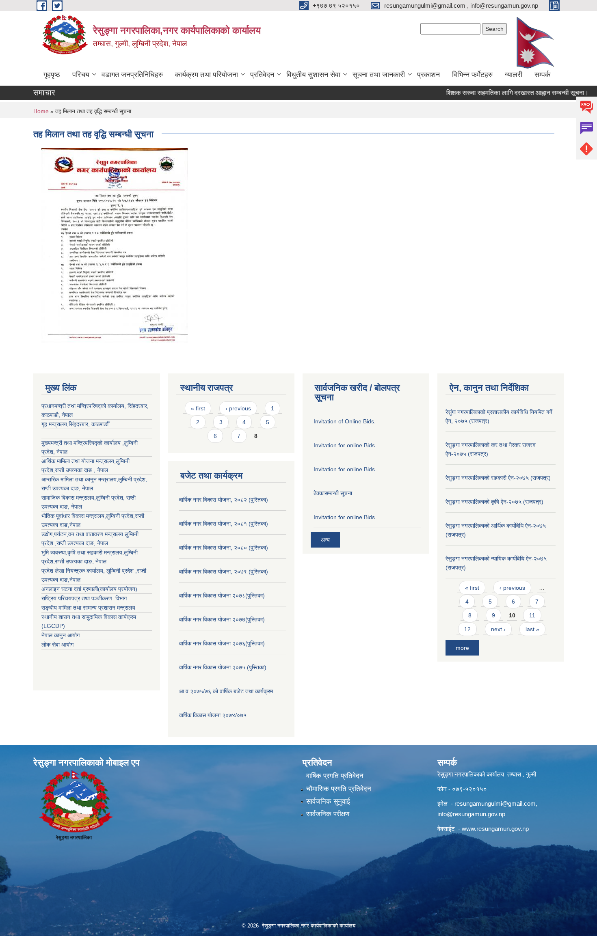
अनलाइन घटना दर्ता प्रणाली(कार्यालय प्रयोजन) (89, 589)
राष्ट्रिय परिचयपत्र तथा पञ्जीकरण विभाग (84, 598)
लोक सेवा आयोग (57, 644)
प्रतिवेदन (262, 75)
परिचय (80, 75)
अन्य (325, 540)
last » (532, 629)
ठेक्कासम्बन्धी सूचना (333, 493)
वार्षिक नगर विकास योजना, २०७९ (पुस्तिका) (223, 571)
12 (467, 629)
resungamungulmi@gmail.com (495, 803)
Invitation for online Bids (344, 445)
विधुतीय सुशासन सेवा (313, 75)
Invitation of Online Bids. (345, 421)
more (462, 648)
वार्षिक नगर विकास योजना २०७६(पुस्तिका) (222, 643)
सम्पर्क (542, 75)
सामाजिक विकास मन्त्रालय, (68, 497)
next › (498, 629)
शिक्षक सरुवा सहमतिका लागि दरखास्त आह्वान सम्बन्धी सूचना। (501, 92)
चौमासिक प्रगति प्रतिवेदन (338, 789)
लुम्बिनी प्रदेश (131, 479)
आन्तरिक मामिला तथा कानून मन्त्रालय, (79, 479)
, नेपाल (86, 488)
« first (198, 408)
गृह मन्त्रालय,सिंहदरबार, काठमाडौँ (74, 424)
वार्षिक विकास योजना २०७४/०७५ (213, 715)
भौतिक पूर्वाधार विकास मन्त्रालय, (73, 516)
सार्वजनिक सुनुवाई (328, 801)
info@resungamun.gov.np (471, 814)
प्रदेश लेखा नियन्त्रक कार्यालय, (73, 570)
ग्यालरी (513, 75)
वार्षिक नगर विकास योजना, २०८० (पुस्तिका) (223, 547)
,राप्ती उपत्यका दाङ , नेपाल (80, 470)
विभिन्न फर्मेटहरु (472, 75)
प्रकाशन (428, 75)
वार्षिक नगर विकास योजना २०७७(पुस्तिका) (222, 619)
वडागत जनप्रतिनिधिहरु (132, 75)
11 (532, 615)
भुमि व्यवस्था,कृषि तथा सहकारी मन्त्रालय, (82, 552)
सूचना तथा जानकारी (379, 75)
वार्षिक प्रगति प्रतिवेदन (334, 776)
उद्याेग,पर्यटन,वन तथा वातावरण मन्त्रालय (83, 534)
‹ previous (238, 408)
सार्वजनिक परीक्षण (327, 814)
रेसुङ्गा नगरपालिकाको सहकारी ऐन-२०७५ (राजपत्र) (498, 477)
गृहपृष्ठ (51, 75)
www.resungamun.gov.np (495, 828)
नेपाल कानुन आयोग (60, 635)
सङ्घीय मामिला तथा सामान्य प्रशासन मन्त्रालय (88, 607)
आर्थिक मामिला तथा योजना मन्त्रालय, (78, 461)
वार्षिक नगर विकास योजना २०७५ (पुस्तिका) (222, 667)
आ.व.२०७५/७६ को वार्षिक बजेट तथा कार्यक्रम (226, 691)
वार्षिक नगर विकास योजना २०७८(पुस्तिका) (222, 595)
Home (41, 111)
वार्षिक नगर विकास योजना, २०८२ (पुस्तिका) (223, 499)
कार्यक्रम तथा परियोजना (206, 75)
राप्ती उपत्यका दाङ (60, 488)
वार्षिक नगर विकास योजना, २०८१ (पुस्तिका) (223, 523)
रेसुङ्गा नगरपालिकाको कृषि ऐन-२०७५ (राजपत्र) (494, 501)
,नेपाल (74, 525)
